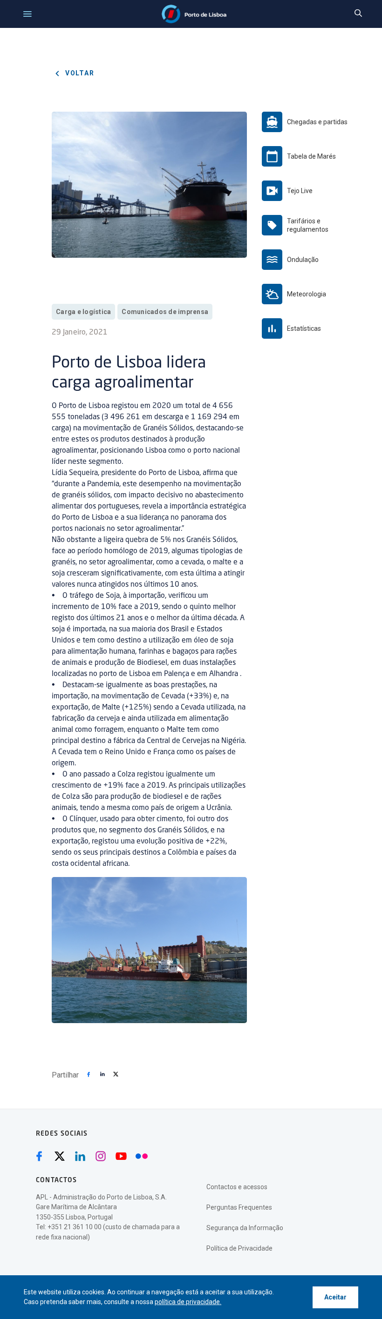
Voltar (79, 73)
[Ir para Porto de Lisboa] (194, 14)
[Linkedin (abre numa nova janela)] (80, 1156)
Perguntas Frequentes (239, 1207)
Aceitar (335, 1297)
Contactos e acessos (236, 1187)
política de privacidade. (188, 1302)
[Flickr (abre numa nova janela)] (141, 1156)
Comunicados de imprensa (165, 311)
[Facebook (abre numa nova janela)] (39, 1156)
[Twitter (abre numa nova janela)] (59, 1156)
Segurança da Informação (244, 1228)
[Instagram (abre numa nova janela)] (100, 1156)
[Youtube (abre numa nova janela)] (121, 1156)
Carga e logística (83, 311)
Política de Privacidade (239, 1248)
